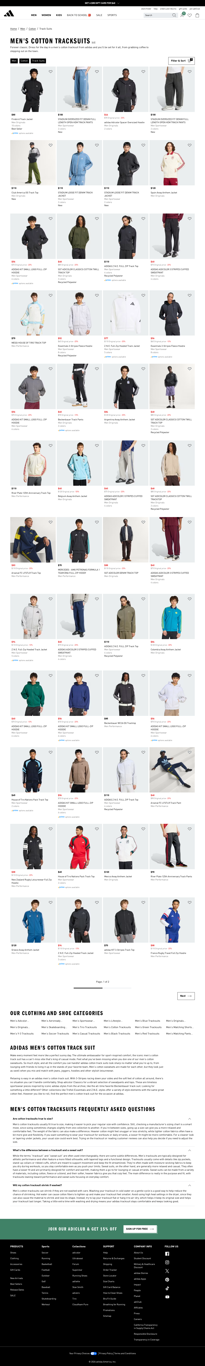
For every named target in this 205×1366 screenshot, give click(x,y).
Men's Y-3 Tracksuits (22, 1034)
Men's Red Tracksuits (147, 1034)
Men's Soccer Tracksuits (55, 1034)
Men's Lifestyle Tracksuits (112, 1021)
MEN (34, 15)
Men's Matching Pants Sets (178, 1034)
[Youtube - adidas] (180, 1297)
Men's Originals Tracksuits (19, 1027)
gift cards (183, 9)
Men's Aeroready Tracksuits (50, 1021)
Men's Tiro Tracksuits (85, 1027)
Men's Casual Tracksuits (86, 1034)
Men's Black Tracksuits (117, 1034)
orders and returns (168, 9)
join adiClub (195, 9)
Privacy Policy (106, 1353)
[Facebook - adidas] (180, 1254)
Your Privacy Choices (79, 1353)
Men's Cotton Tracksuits (117, 1027)
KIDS (59, 15)
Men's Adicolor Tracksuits (18, 1021)
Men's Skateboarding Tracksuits (53, 1027)
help (156, 9)
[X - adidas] (180, 1271)
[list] (89, 60)
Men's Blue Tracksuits (147, 1021)
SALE (99, 15)
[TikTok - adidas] (180, 1288)
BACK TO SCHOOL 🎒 (79, 15)
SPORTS (112, 15)
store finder (146, 9)
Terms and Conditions (125, 1353)
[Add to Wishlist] (50, 72)
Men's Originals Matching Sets (175, 1021)
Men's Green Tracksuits (148, 1027)
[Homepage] (9, 14)
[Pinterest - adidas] (180, 1280)
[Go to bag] (197, 15)
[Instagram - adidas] (180, 1263)
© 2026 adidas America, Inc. (102, 1362)
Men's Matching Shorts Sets (179, 1027)
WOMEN (46, 15)
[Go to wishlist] (189, 15)
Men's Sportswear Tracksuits (83, 1021)
